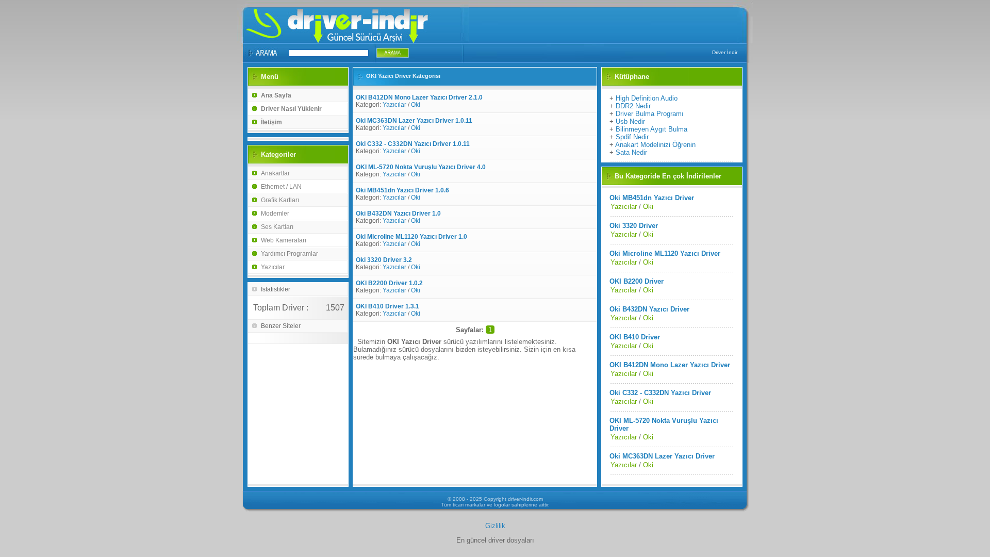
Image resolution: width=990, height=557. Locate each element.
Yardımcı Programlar (289, 253)
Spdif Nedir (632, 137)
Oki (415, 104)
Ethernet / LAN (281, 186)
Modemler (275, 213)
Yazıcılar (273, 267)
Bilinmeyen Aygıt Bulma (651, 129)
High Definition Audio (647, 98)
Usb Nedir (630, 121)
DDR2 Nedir (633, 106)
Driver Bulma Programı (650, 114)
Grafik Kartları (280, 200)
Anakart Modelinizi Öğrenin (655, 145)
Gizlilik (495, 526)
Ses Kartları (277, 227)
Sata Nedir (631, 152)
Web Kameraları (283, 240)
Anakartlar (275, 173)
